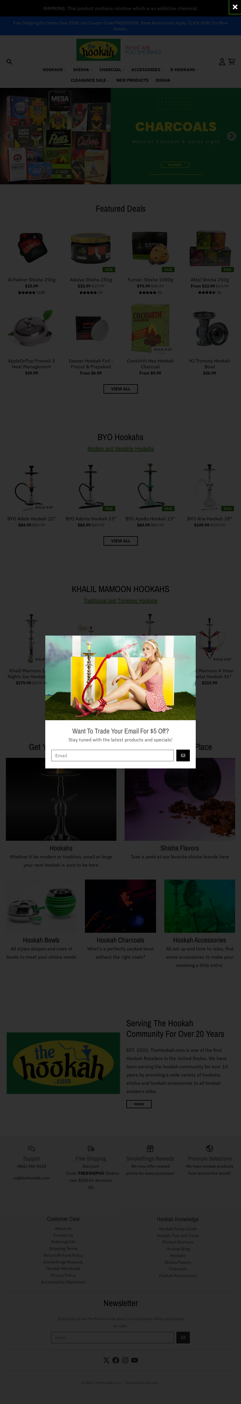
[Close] (235, 7)
